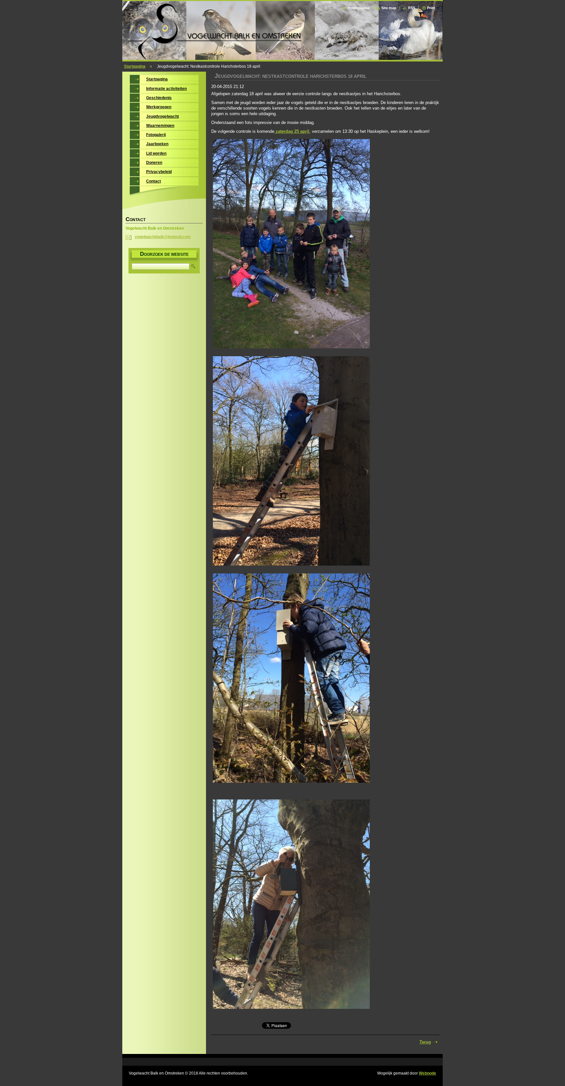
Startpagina (135, 66)
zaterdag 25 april (291, 131)
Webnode (427, 1073)
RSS (411, 8)
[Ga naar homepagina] (283, 58)
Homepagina (358, 8)
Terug (425, 1042)
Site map (388, 8)
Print (431, 8)
